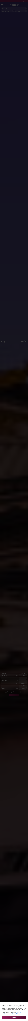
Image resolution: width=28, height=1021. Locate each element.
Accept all (14, 1017)
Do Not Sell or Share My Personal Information (11, 1013)
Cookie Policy (19, 1012)
